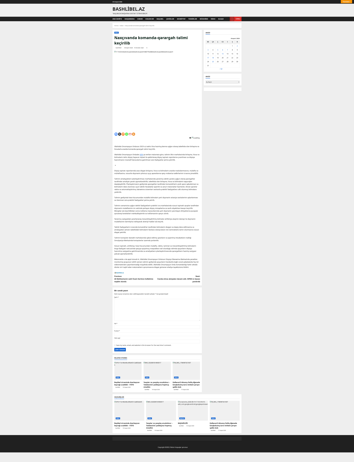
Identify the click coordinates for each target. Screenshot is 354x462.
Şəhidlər (170, 19)
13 (222, 54)
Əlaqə (221, 19)
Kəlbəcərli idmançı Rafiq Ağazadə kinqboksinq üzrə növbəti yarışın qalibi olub (186, 384)
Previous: (133, 279)
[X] (119, 134)
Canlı (238, 19)
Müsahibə (204, 19)
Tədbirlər (192, 19)
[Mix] (123, 134)
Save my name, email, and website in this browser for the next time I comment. (143, 345)
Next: (178, 279)
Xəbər (140, 19)
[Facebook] (116, 134)
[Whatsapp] (126, 134)
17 (208, 58)
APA (141, 154)
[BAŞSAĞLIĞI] (193, 411)
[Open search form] (227, 19)
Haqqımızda (130, 19)
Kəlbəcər (149, 19)
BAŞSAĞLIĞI (183, 423)
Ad (115, 324)
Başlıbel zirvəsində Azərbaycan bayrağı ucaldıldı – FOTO (127, 383)
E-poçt (117, 331)
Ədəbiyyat (181, 19)
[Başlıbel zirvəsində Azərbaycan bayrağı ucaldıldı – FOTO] (128, 371)
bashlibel (118, 48)
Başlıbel (160, 19)
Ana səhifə (117, 19)
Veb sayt (117, 338)
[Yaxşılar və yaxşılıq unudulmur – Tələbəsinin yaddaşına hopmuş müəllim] (157, 371)
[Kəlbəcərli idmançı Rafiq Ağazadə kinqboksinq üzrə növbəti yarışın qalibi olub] (186, 371)
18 (213, 58)
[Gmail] (130, 134)
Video (213, 19)
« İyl (221, 69)
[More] (133, 134)
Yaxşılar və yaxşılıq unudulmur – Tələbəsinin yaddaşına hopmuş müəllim (157, 384)
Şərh (116, 297)
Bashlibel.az (128, 9)
